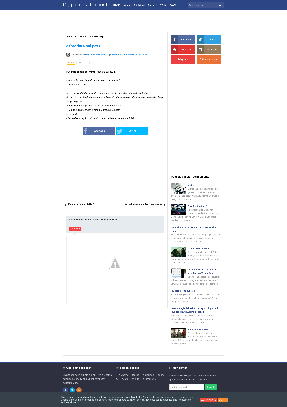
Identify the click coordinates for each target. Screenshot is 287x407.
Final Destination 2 (197, 206)
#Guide (135, 375)
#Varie (124, 379)
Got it (223, 399)
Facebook (99, 131)
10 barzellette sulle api (184, 291)
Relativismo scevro (198, 329)
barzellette (83, 62)
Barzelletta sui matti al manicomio (143, 204)
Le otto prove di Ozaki (199, 248)
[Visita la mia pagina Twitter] (72, 390)
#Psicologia (148, 375)
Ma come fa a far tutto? (81, 204)
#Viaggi (135, 379)
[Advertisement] (143, 20)
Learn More (208, 399)
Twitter (131, 131)
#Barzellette (149, 379)
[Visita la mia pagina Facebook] (65, 390)
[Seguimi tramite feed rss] (79, 390)
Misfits (191, 185)
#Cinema (124, 375)
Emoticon (75, 228)
